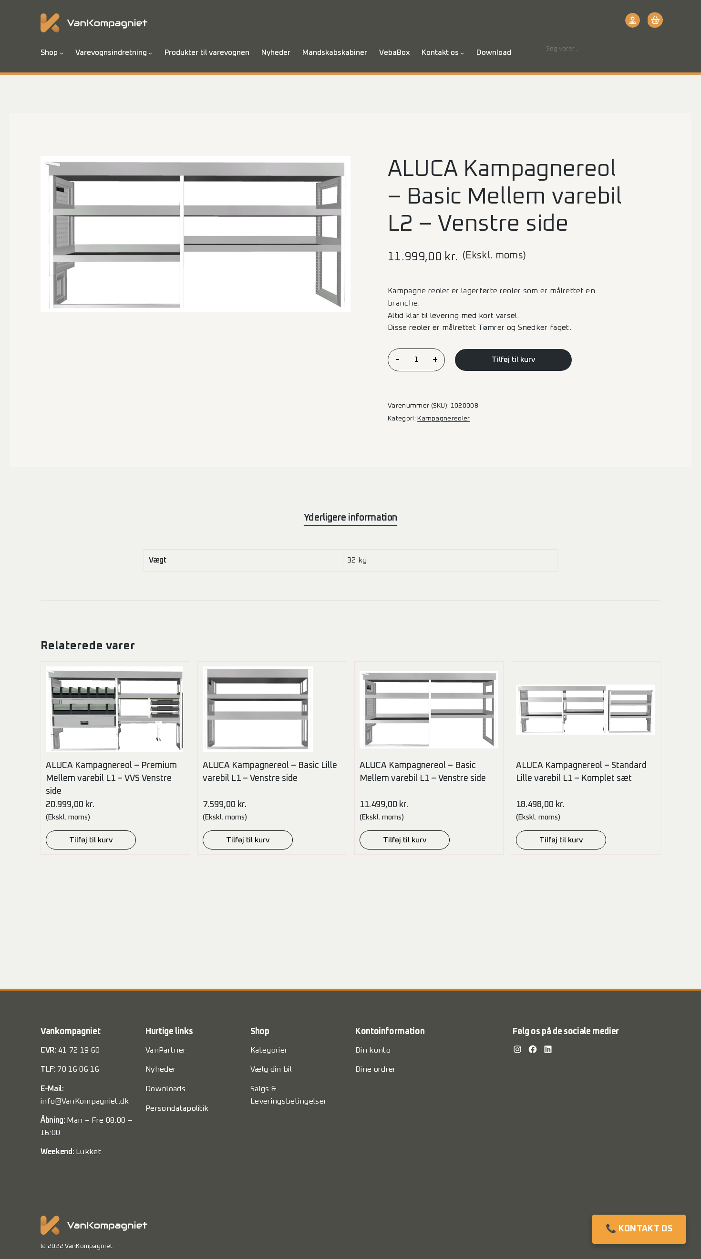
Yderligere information (350, 517)
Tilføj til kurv (513, 359)
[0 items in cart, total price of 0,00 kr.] (654, 20)
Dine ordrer (375, 1069)
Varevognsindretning (111, 52)
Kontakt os (440, 52)
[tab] (350, 517)
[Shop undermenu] (61, 53)
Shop (49, 52)
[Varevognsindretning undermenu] (150, 53)
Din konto (373, 1050)
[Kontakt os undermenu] (462, 53)
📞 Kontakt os (639, 1229)
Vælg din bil (271, 1069)
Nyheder (160, 1069)
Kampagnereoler (443, 418)
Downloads (165, 1089)
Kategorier (269, 1050)
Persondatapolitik (176, 1108)
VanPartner (165, 1050)
